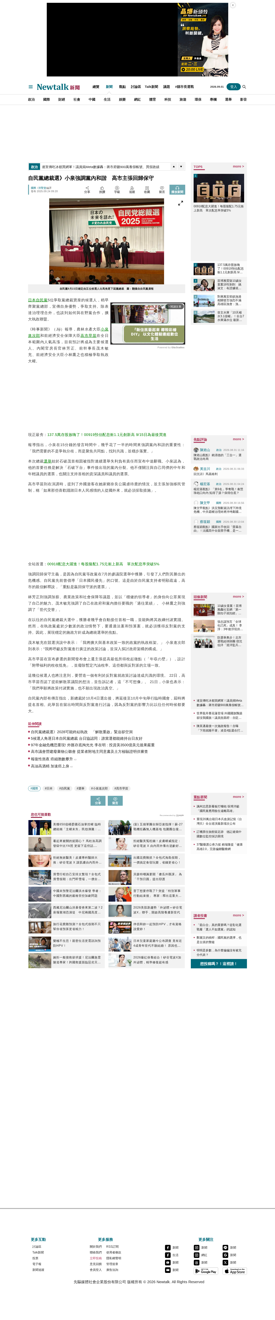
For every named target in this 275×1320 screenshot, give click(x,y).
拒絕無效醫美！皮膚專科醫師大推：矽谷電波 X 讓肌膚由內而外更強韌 (77, 860)
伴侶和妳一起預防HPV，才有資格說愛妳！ (157, 927)
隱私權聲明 (113, 1258)
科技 (167, 99)
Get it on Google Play (206, 1271)
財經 (61, 99)
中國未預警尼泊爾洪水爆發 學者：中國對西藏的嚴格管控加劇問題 (77, 893)
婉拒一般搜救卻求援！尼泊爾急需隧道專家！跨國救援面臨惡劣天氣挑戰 (77, 960)
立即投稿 (96, 1258)
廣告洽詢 (112, 1269)
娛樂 (122, 99)
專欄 (213, 99)
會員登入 (96, 1269)
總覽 (96, 87)
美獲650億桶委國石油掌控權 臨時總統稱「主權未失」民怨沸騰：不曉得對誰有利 (77, 827)
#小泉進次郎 (99, 788)
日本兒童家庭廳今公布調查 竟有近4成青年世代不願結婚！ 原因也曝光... (157, 943)
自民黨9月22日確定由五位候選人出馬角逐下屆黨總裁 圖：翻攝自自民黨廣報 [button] (107, 288)
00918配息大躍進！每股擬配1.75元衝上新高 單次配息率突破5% (103, 564)
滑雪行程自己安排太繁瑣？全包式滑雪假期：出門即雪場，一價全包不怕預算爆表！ (77, 877)
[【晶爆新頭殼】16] (203, 39)
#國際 (34, 788)
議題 (166, 87)
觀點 (122, 87)
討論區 (136, 87)
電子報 (36, 1264)
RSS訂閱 (112, 1246)
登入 (233, 87)
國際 (46, 99)
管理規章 (112, 1264)
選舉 (228, 99)
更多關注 (205, 1239)
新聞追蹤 (38, 1269)
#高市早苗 (121, 788)
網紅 (137, 99)
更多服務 (105, 1239)
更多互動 (38, 1239)
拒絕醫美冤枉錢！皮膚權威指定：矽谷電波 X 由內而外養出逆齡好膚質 (157, 843)
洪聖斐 (42, 187)
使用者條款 (113, 1252)
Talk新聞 (151, 87)
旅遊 (183, 99)
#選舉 (80, 788)
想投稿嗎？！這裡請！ (219, 964)
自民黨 (42, 300)
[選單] (30, 86)
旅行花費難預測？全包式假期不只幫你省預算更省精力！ (77, 927)
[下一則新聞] (181, 166)
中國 (92, 99)
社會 (77, 99)
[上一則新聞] (173, 166)
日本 (32, 300)
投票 (35, 1258)
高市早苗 (88, 336)
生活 (107, 99)
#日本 (49, 788)
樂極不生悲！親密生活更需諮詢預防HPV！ (77, 943)
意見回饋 (96, 1264)
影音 (243, 99)
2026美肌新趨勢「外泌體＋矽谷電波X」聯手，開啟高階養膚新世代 (157, 910)
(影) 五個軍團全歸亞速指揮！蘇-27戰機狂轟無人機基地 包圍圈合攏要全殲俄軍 (158, 827)
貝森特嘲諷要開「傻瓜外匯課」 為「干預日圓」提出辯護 (157, 877)
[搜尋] (244, 86)
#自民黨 (64, 788)
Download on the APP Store (235, 1271)
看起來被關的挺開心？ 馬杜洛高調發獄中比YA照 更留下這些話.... (77, 843)
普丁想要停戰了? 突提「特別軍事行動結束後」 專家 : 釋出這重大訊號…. (157, 893)
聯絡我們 (96, 1252)
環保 (198, 99)
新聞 (109, 87)
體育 (152, 99)
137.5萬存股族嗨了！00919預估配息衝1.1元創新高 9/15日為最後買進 (107, 435)
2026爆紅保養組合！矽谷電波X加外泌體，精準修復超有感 (157, 960)
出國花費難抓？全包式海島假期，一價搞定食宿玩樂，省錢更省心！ (157, 860)
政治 (31, 99)
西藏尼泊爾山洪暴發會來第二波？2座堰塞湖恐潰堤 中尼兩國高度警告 (78, 910)
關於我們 (96, 1246)
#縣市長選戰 (184, 87)
